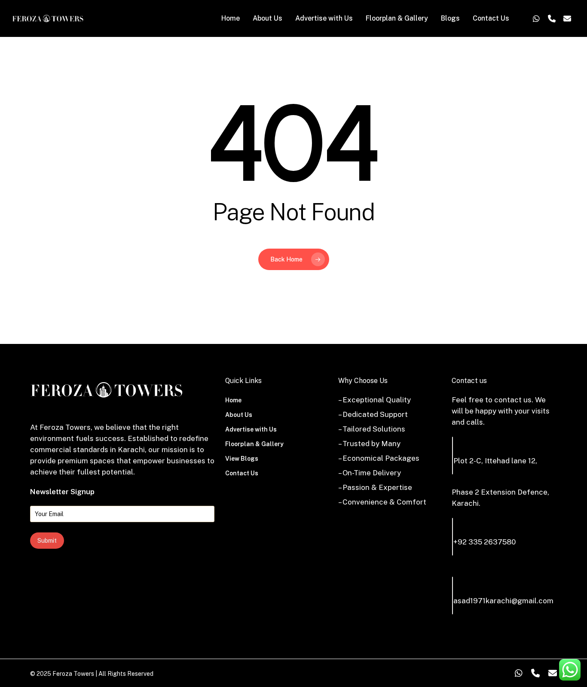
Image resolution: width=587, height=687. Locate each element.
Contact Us (241, 473)
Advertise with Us (251, 429)
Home (233, 400)
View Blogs (241, 458)
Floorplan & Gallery (254, 444)
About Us (238, 414)
